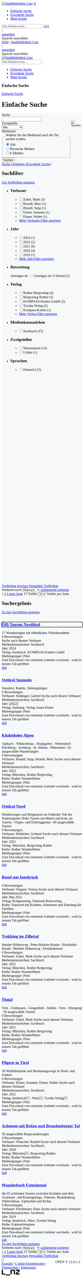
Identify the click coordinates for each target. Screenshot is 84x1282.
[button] (76, 123)
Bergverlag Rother (35, 297)
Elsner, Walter (32, 216)
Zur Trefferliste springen (18, 182)
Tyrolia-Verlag (33, 306)
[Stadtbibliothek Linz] (17, 3)
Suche (6, 115)
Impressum (28, 1267)
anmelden (8, 34)
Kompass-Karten (34, 310)
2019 (26, 255)
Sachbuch (30, 331)
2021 (26, 246)
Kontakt (7, 1263)
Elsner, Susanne (34, 212)
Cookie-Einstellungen (30, 1263)
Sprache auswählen (15, 38)
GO (46, 26)
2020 (26, 250)
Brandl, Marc (32, 204)
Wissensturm (31, 348)
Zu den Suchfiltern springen (21, 612)
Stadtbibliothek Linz (25, 42)
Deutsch (28, 369)
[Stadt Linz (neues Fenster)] (11, 1274)
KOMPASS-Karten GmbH (41, 301)
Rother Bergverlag (35, 293)
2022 (26, 242)
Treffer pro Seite (58, 594)
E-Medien (16, 153)
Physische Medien (22, 149)
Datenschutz (10, 1267)
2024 (26, 238)
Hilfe (5, 42)
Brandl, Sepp (32, 208)
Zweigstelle (9, 123)
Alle (13, 144)
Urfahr (27, 352)
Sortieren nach (11, 590)
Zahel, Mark (31, 199)
